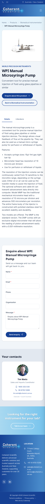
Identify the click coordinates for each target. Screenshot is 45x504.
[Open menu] (40, 10)
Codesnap (26, 500)
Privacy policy (29, 498)
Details (7, 119)
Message (10, 312)
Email (8, 282)
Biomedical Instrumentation (31, 22)
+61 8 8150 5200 (34, 463)
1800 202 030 (24, 387)
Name (9, 272)
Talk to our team (20, 426)
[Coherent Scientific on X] (4, 482)
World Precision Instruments (16, 66)
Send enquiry (14, 334)
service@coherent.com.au (35, 473)
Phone (8, 292)
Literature (20, 119)
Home (4, 22)
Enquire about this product (16, 96)
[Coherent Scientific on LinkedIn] (10, 482)
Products (13, 22)
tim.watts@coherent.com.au (22, 393)
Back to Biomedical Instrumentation (19, 103)
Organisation (11, 302)
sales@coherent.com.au (34, 468)
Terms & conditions (15, 498)
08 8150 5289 (24, 390)
